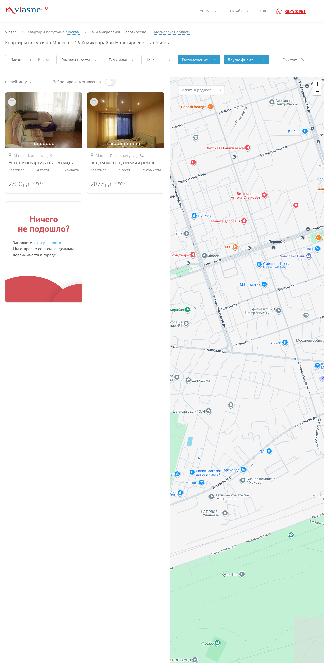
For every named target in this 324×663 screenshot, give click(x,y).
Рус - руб (204, 11)
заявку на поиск (47, 242)
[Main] (26, 10)
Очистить (290, 59)
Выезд (43, 59)
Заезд (16, 59)
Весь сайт (234, 11)
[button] (317, 84)
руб (26, 184)
